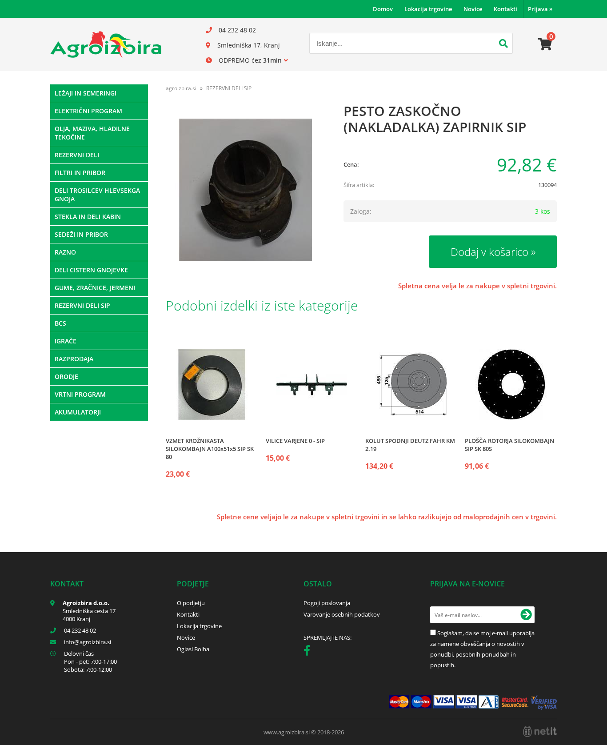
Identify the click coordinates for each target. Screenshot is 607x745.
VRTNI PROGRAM (80, 394)
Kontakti (505, 9)
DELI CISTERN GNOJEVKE (91, 270)
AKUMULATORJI (78, 412)
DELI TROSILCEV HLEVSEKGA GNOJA (97, 194)
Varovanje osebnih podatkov (342, 614)
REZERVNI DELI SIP (82, 305)
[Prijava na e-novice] (526, 614)
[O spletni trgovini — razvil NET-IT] (540, 731)
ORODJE (66, 376)
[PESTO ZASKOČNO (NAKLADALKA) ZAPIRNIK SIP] (246, 190)
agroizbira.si (181, 88)
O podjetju (191, 603)
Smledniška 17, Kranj (248, 45)
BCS (60, 323)
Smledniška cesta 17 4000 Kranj (89, 615)
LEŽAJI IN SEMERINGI (85, 93)
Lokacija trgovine (428, 9)
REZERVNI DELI (77, 155)
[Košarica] (545, 44)
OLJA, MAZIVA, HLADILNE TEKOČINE (92, 132)
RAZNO (65, 252)
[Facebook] (309, 652)
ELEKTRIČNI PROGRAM (88, 111)
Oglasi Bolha (193, 649)
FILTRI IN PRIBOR (80, 172)
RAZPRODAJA (74, 359)
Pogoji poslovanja (327, 603)
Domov (383, 9)
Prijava (540, 9)
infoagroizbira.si (87, 642)
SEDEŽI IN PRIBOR (81, 234)
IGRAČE (65, 341)
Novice (472, 9)
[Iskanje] (503, 44)
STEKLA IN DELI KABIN (88, 216)
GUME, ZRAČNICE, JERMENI (95, 287)
